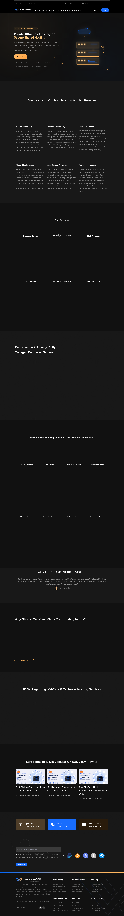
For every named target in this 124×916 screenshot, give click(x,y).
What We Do (95, 886)
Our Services (76, 10)
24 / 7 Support (95, 905)
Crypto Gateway (77, 910)
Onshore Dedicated (59, 903)
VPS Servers (76, 884)
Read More (24, 660)
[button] (63, 855)
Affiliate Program (77, 905)
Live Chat (60, 824)
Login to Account (96, 903)
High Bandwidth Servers (60, 910)
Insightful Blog (76, 903)
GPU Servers (57, 908)
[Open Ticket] (21, 824)
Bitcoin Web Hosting (59, 891)
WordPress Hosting (59, 886)
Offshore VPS (54, 10)
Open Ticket (30, 824)
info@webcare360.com (98, 908)
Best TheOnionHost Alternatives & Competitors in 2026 (93, 790)
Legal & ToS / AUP (96, 889)
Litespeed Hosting (58, 889)
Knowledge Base (94, 824)
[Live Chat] (52, 824)
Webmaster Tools (77, 908)
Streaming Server (77, 889)
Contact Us (94, 891)
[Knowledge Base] (84, 824)
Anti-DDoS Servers (59, 905)
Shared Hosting (58, 884)
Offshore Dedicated (78, 886)
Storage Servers (77, 891)
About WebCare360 (97, 884)
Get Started (20, 56)
